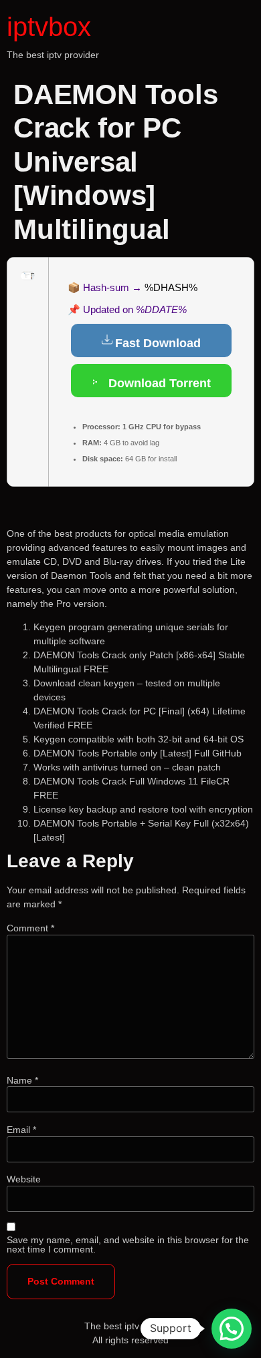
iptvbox (49, 26)
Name (22, 1080)
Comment (30, 928)
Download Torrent (158, 383)
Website (24, 1179)
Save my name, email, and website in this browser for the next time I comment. (128, 1244)
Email (21, 1129)
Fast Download (158, 343)
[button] (231, 1329)
